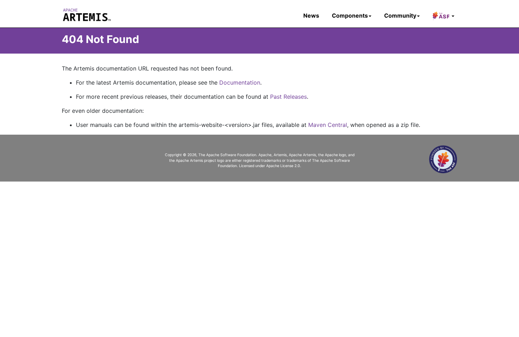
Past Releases (288, 96)
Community (400, 15)
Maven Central (327, 124)
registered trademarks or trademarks (274, 160)
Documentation (239, 82)
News (311, 15)
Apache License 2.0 (283, 166)
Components (350, 15)
